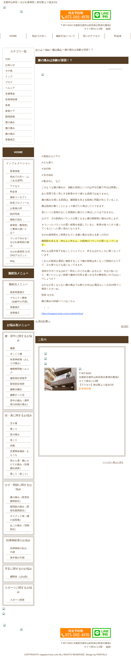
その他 (8, 70)
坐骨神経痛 (11, 99)
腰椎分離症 (16, 389)
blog (12, 261)
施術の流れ (16, 219)
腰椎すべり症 (17, 395)
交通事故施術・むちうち (19, 453)
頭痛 (12, 445)
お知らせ (10, 65)
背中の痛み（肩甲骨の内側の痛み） (19, 402)
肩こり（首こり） (19, 473)
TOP (7, 59)
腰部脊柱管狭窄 (18, 378)
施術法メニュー (18, 273)
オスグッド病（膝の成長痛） (19, 518)
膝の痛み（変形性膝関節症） (19, 499)
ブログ (8, 82)
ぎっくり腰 (16, 353)
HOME (13, 36)
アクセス (15, 186)
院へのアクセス (91, 36)
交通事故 (10, 93)
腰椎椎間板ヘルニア (19, 370)
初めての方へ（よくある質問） (19, 178)
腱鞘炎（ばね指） (19, 576)
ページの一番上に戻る (113, 462)
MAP (108, 28)
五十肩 (13, 423)
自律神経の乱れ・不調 (19, 550)
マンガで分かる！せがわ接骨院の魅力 (19, 242)
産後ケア (10, 110)
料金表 (117, 36)
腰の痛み (10, 128)
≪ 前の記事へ (42, 321)
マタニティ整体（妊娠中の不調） (19, 299)
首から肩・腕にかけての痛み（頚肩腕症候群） (19, 464)
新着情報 (15, 171)
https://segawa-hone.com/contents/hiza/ (62, 313)
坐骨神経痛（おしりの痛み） (19, 361)
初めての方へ (39, 36)
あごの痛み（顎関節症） (19, 527)
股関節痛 (10, 116)
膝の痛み (10, 133)
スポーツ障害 (17, 599)
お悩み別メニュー (18, 325)
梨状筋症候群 (17, 383)
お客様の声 (16, 208)
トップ (8, 76)
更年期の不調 (17, 557)
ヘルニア (10, 88)
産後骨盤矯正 (17, 292)
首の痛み (15, 434)
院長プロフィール (19, 202)
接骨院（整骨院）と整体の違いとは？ (19, 229)
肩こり (13, 428)
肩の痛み (10, 122)
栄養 (7, 105)
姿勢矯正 (15, 312)
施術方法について (65, 36)
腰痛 (12, 348)
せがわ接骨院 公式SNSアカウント (20, 253)
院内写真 (15, 214)
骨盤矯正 (10, 139)
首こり (13, 440)
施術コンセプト (18, 197)
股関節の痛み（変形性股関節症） (19, 508)
